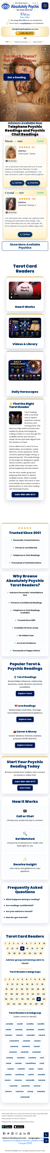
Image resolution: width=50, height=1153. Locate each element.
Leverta (13, 1052)
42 (44, 999)
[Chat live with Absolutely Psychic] (46, 1140)
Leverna (14, 1046)
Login (7, 41)
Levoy (30, 1091)
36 (11, 999)
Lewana (41, 1091)
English (43, 1138)
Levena (18, 1029)
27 (6, 994)
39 (28, 999)
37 (17, 999)
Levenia (30, 1029)
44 (14, 1004)
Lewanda (25, 1097)
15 (27, 948)
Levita (8, 1074)
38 (22, 999)
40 (33, 999)
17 (37, 948)
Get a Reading (16, 77)
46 (25, 1004)
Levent (41, 1029)
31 (27, 994)
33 (38, 994)
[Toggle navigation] (45, 5)
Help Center (37, 42)
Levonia (13, 1085)
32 (33, 994)
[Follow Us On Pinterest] (12, 1133)
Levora (37, 1085)
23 (30, 953)
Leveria (26, 1040)
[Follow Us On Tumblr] (29, 1133)
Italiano (35, 1140)
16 (32, 948)
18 (42, 948)
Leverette (14, 1040)
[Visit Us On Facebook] (4, 1133)
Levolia (41, 1074)
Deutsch (26, 1140)
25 (41, 953)
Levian (18, 1063)
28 (11, 994)
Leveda (9, 1024)
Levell (20, 1024)
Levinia (21, 1069)
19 (9, 953)
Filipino (43, 1140)
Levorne (19, 1091)
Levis (40, 1069)
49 (42, 1004)
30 (22, 994)
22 (24, 953)
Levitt (31, 1074)
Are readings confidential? (20, 905)
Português (16, 1140)
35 (6, 999)
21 (19, 953)
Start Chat (25, 788)
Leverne (26, 1046)
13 (17, 948)
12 (12, 948)
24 (35, 953)
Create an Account (21, 42)
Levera (19, 1035)
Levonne (25, 1085)
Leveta (9, 1057)
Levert (37, 1046)
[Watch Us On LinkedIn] (20, 1133)
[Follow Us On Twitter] (8, 1133)
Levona (18, 1080)
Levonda (30, 1080)
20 (14, 953)
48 (36, 1004)
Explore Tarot (25, 693)
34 (43, 994)
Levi (42, 1057)
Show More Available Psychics (25, 246)
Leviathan (31, 1063)
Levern (37, 1040)
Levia (8, 1063)
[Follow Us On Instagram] (16, 1133)
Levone (41, 1080)
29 (17, 994)
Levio (31, 1069)
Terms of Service (20, 1119)
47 (31, 1004)
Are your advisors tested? (19, 911)
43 (8, 1004)
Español (6, 1140)
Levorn (8, 1091)
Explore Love (25, 719)
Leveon (8, 1035)
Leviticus (19, 1074)
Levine (10, 1069)
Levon (8, 1080)
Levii (42, 1063)
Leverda (31, 1035)
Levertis (24, 1052)
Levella (30, 1024)
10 (44, 943)
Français (22, 1143)
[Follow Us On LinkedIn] (24, 1133)
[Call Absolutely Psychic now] (46, 1134)
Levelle (40, 1024)
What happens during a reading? (23, 899)
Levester (36, 1052)
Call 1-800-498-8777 (25, 494)
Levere (42, 1035)
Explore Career (25, 745)
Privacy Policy (29, 1122)
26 (43, 989)
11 (7, 948)
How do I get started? (17, 917)
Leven (8, 1029)
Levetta (21, 1057)
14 (22, 984)
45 (19, 1004)
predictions (26, 23)
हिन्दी (29, 1143)
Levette (32, 1057)
